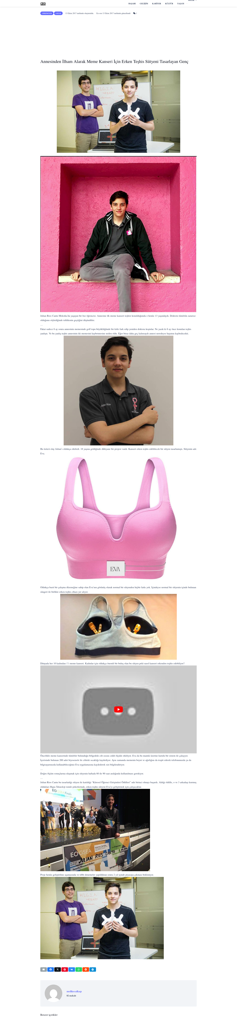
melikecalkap (74, 991)
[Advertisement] (118, 36)
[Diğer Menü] (187, 3)
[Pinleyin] (64, 969)
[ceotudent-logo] (43, 3)
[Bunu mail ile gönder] (43, 969)
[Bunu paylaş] (50, 969)
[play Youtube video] (118, 709)
